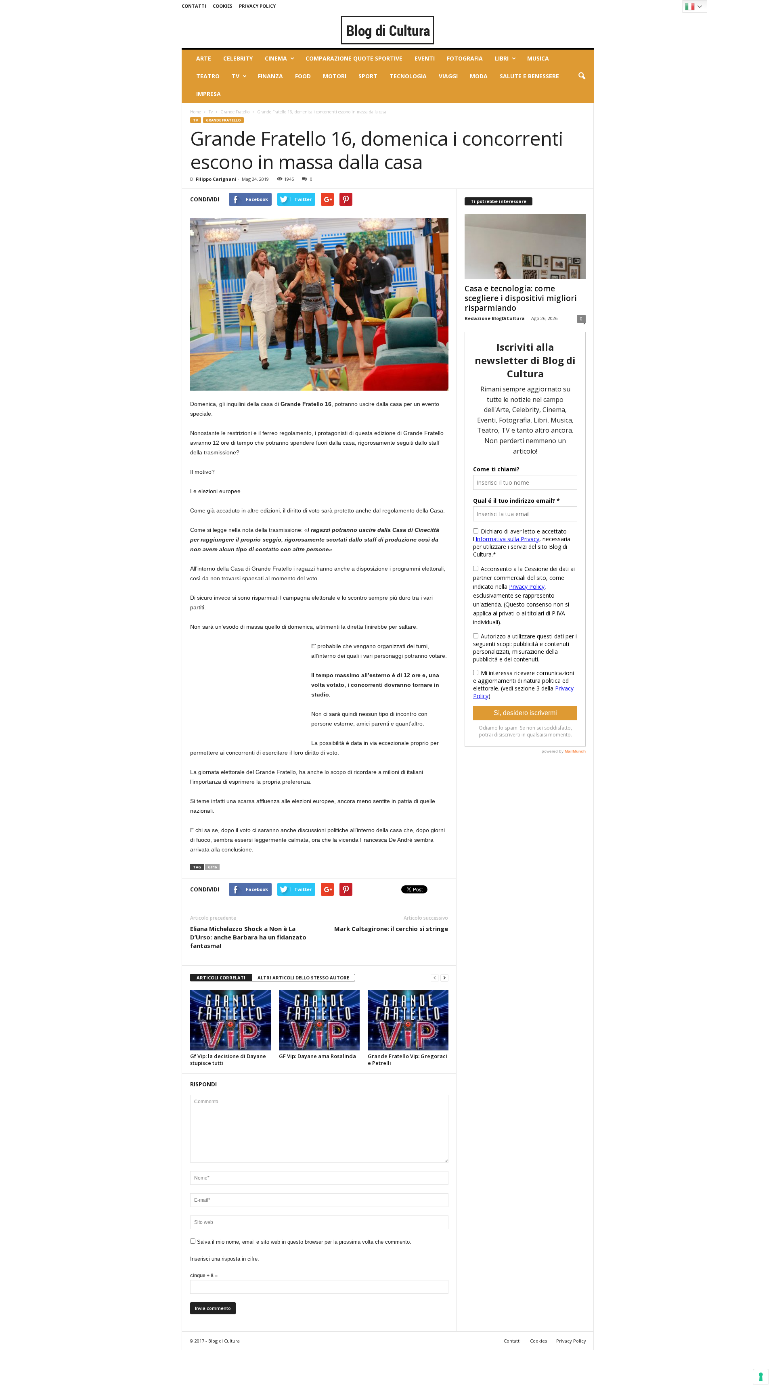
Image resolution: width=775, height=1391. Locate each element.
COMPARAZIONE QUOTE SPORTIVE (354, 58)
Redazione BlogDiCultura (495, 318)
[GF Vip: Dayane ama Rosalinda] (319, 1020)
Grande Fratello (234, 112)
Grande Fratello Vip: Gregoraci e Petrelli (407, 1059)
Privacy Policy (257, 6)
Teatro (208, 76)
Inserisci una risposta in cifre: (224, 1259)
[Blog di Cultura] (388, 30)
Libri (502, 58)
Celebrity (238, 58)
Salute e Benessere (529, 76)
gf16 (212, 867)
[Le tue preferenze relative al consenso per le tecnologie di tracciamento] (761, 1377)
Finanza (270, 76)
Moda (479, 76)
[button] (582, 76)
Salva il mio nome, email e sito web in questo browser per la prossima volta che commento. (304, 1242)
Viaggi (448, 76)
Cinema (276, 58)
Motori (334, 76)
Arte (203, 58)
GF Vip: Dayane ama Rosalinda (317, 1056)
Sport (367, 76)
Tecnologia (408, 76)
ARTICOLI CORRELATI (221, 978)
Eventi (425, 58)
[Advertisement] (250, 691)
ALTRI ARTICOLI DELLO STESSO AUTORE (303, 978)
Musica (538, 58)
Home (195, 112)
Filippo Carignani (216, 179)
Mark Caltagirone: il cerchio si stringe (391, 929)
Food (303, 76)
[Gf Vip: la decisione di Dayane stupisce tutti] (230, 1020)
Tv (235, 76)
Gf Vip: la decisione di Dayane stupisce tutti (228, 1059)
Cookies (222, 6)
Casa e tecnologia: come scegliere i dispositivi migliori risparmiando (521, 298)
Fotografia (465, 58)
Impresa (208, 94)
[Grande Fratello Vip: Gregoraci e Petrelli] (408, 1020)
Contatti (194, 6)
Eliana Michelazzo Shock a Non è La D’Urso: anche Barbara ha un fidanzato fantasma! (248, 937)
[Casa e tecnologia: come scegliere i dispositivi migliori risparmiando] (525, 246)
